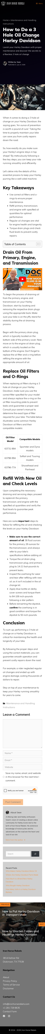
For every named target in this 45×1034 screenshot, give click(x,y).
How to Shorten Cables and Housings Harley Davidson (20, 932)
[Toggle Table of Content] (37, 244)
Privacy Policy (10, 981)
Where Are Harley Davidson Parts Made (22, 875)
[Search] (35, 854)
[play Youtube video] (22, 279)
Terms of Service (11, 984)
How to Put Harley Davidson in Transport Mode (21, 913)
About (6, 977)
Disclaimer (8, 988)
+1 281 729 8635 (11, 1007)
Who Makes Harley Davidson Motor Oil (21, 871)
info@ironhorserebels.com (16, 1004)
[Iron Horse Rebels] (12, 3)
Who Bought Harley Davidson (18, 885)
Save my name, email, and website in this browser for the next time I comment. (23, 777)
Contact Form (10, 1011)
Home (6, 20)
